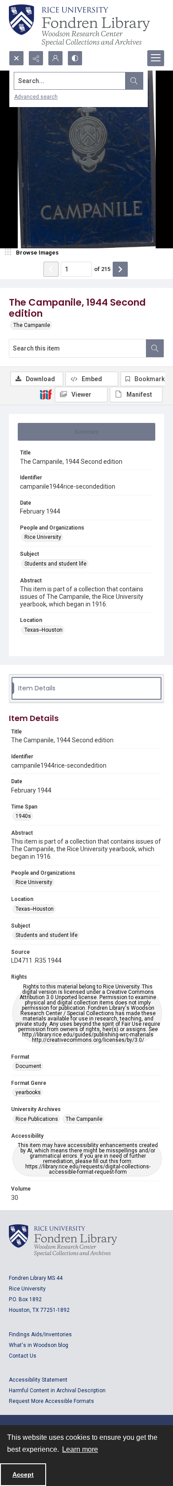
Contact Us (22, 1356)
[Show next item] (120, 269)
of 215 (102, 269)
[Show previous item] (51, 269)
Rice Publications (37, 1119)
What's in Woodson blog (38, 1345)
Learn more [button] (80, 1449)
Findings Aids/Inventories (40, 1334)
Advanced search (36, 97)
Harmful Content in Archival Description (57, 1390)
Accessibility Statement (38, 1380)
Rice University (42, 537)
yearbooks (28, 1092)
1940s (23, 816)
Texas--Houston (43, 630)
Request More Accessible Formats (51, 1401)
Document (28, 1066)
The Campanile (31, 325)
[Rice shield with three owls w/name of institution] (79, 25)
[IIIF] (46, 394)
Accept (23, 1474)
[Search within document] (155, 348)
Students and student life (55, 564)
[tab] (86, 431)
